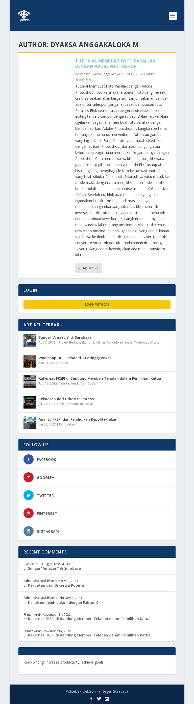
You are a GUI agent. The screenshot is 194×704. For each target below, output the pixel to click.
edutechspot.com (120, 662)
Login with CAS (97, 304)
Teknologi (141, 342)
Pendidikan (115, 342)
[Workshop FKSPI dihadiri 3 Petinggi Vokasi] (29, 361)
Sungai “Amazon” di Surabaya (65, 337)
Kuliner (100, 342)
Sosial (128, 342)
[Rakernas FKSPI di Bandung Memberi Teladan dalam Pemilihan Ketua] (29, 381)
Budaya (74, 342)
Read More (88, 268)
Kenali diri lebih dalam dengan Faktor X (63, 602)
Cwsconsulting (36, 563)
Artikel (150, 74)
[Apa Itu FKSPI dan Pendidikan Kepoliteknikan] (29, 422)
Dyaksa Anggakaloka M (106, 74)
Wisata (154, 342)
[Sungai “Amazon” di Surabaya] (29, 340)
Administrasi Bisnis (40, 580)
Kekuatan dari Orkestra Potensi (67, 398)
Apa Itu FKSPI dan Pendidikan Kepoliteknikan (78, 419)
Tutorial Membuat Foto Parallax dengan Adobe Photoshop (115, 63)
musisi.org (46, 667)
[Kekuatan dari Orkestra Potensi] (29, 402)
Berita (64, 383)
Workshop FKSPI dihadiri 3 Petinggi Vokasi (75, 357)
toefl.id (29, 667)
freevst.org (147, 662)
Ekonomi (88, 342)
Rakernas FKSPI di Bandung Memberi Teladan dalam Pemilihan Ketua (100, 378)
